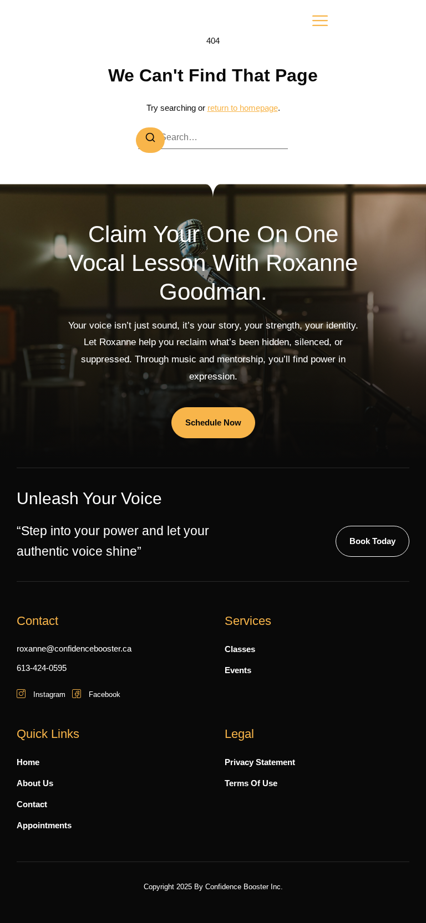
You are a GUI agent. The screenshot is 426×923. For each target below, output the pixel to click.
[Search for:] (213, 137)
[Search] (150, 140)
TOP (395, 892)
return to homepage (242, 107)
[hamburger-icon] (320, 23)
